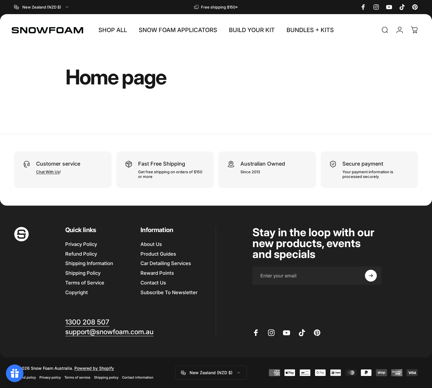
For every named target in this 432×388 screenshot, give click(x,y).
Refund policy (25, 377)
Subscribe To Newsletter (168, 292)
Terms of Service (84, 283)
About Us (151, 244)
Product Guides (158, 254)
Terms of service (77, 377)
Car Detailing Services (165, 264)
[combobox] (41, 7)
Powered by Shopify (94, 368)
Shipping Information (89, 264)
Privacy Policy (81, 244)
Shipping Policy (83, 273)
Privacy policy (50, 377)
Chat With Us (48, 171)
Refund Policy (81, 254)
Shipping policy (106, 377)
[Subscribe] (371, 276)
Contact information (137, 377)
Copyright (76, 292)
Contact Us (153, 283)
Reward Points (157, 273)
